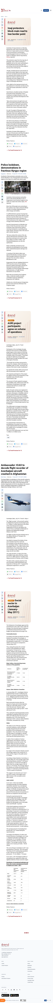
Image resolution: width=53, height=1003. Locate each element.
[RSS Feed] (20, 990)
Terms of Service (31, 976)
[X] (8, 990)
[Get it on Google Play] (14, 995)
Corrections (30, 971)
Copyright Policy (31, 980)
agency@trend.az (5, 956)
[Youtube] (11, 990)
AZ (47, 1000)
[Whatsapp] (3, 990)
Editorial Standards (31, 969)
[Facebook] (5, 990)
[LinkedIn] (17, 990)
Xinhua (8, 57)
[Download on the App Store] (5, 995)
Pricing (3, 976)
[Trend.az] (6, 10)
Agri (8, 437)
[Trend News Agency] (5, 945)
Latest (3, 963)
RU (50, 1000)
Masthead (30, 965)
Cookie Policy (30, 982)
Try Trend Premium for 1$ (15, 150)
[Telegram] (14, 990)
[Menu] (50, 10)
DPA (26, 201)
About (29, 963)
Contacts (29, 967)
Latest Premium (5, 965)
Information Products (6, 978)
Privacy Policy (30, 978)
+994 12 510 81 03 (5, 955)
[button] (2, 19)
